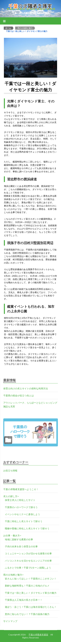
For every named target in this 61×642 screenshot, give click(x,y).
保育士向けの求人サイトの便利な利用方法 (25, 388)
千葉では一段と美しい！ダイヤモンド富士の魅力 (30, 592)
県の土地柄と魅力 (12, 574)
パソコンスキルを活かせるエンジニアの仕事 (28, 560)
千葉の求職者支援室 (38, 634)
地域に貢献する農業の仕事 (19, 539)
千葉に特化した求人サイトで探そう (23, 521)
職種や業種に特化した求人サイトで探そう (27, 528)
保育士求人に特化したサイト (20, 500)
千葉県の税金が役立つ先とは (18, 395)
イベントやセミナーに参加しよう (22, 514)
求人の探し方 (10, 496)
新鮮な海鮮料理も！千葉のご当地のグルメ (27, 585)
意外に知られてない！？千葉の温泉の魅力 (27, 614)
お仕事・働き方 (11, 535)
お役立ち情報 (10, 470)
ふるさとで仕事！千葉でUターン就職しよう (28, 567)
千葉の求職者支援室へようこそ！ (20, 489)
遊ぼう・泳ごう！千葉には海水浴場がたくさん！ (30, 606)
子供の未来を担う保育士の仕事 (21, 546)
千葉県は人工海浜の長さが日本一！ (23, 599)
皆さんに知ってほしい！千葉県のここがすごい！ (30, 578)
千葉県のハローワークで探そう (21, 507)
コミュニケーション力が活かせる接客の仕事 (28, 553)
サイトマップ (10, 621)
